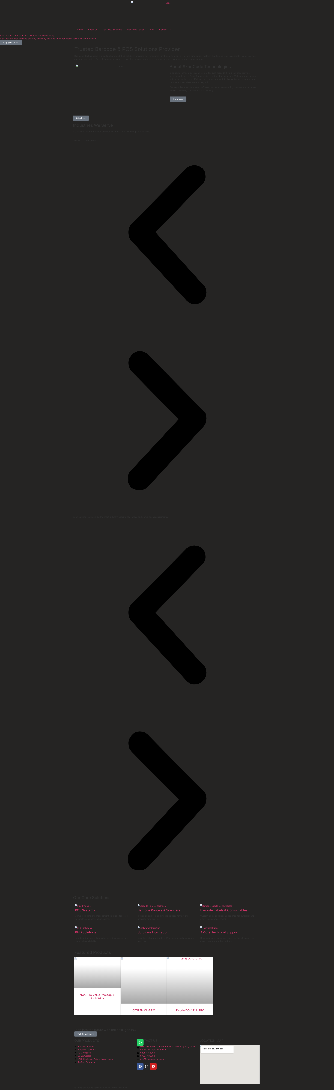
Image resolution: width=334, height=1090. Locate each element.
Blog (152, 29)
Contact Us (165, 29)
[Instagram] (147, 1066)
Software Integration (153, 932)
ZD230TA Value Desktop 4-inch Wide (97, 996)
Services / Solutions (112, 29)
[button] (167, 235)
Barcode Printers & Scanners (159, 910)
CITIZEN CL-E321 (143, 1010)
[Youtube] (153, 1066)
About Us (92, 29)
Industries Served (135, 29)
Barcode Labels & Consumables (223, 910)
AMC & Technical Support (219, 932)
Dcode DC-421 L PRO (190, 1010)
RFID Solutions (85, 932)
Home (80, 29)
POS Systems (85, 910)
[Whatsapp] (140, 1042)
